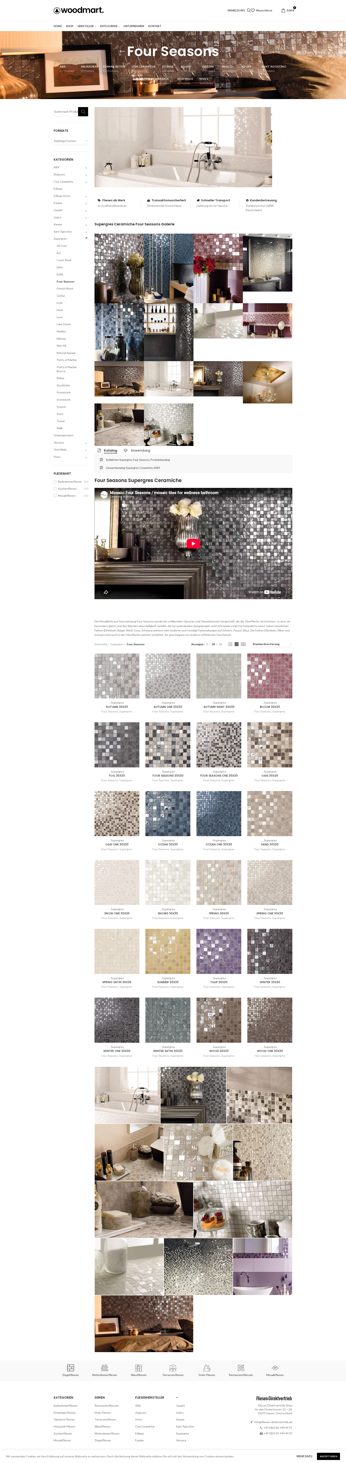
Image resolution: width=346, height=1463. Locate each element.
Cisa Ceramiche (63, 181)
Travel (60, 421)
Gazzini (58, 210)
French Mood (65, 288)
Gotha (61, 295)
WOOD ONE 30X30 (270, 1051)
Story (60, 413)
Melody (61, 338)
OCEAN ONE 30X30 (219, 844)
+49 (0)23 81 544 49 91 (278, 1427)
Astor (138, 1419)
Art (59, 253)
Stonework (63, 399)
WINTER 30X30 (270, 982)
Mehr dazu (304, 1456)
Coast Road (64, 260)
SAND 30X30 (270, 844)
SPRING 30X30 (219, 913)
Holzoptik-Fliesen (64, 1426)
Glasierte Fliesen (64, 1419)
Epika (60, 274)
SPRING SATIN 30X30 (116, 982)
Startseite (101, 644)
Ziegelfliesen (103, 1440)
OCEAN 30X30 (168, 844)
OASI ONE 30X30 (117, 844)
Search (83, 111)
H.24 (59, 303)
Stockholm (63, 385)
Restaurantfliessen (107, 1405)
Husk (60, 310)
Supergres (117, 644)
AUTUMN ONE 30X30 (168, 707)
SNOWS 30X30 (168, 913)
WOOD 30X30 (219, 1051)
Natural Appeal (66, 353)
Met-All (61, 345)
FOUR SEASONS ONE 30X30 (219, 775)
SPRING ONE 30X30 (269, 913)
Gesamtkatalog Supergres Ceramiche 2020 (133, 467)
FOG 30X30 (117, 775)
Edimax (58, 188)
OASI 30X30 (270, 775)
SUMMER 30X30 (168, 982)
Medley (61, 331)
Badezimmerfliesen (70, 481)
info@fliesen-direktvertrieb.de (273, 1422)
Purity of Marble (67, 360)
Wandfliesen (102, 1426)
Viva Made (60, 449)
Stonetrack (64, 392)
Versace (59, 442)
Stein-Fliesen (103, 1412)
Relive (60, 378)
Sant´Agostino (63, 231)
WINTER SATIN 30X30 (168, 1051)
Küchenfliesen (67, 488)
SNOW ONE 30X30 (117, 913)
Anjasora (59, 174)
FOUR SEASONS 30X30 (168, 775)
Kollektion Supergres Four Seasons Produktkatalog (138, 459)
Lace (59, 317)
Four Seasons (109, 711)
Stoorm (61, 406)
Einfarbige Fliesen (65, 1412)
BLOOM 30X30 (270, 707)
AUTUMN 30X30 (117, 707)
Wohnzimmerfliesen (107, 1433)
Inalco (57, 217)
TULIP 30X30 (218, 982)
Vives (57, 456)
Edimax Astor (62, 196)
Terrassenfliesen (105, 1419)
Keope (58, 224)
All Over (62, 245)
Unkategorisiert (63, 435)
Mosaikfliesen (66, 495)
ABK (56, 167)
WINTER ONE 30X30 (116, 1051)
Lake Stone (64, 324)
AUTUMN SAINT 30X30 (218, 707)
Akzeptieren (328, 1456)
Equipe (58, 203)
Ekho (60, 267)
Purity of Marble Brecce (67, 369)
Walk (60, 428)
